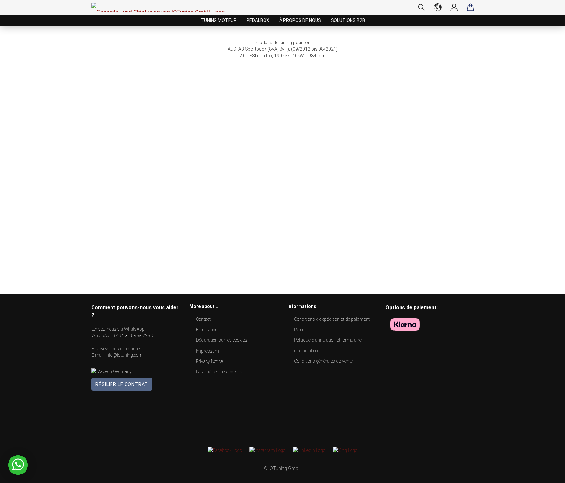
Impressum (207, 351)
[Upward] (547, 473)
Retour (300, 329)
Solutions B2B (348, 20)
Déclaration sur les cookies (221, 340)
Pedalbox (258, 20)
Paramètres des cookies (219, 371)
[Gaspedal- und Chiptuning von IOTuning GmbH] (160, 7)
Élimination (207, 329)
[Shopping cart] (470, 7)
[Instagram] (267, 450)
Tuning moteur (219, 20)
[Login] (454, 7)
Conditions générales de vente (323, 361)
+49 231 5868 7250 (133, 335)
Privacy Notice (209, 361)
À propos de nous (300, 20)
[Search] (421, 7)
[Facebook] (225, 450)
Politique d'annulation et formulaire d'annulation (328, 345)
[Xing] (345, 450)
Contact (203, 319)
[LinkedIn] (309, 450)
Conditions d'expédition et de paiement (332, 319)
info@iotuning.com (124, 355)
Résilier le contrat (121, 384)
